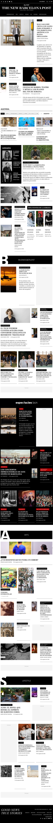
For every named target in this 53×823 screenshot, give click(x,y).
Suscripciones (48, 816)
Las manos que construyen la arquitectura (42, 138)
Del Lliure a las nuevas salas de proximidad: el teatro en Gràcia (45, 456)
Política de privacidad (37, 814)
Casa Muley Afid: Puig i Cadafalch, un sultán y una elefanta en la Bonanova (43, 574)
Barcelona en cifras (25, 267)
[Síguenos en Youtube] (9, 1)
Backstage (12, 68)
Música (20, 113)
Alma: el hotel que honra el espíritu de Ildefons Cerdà (10, 709)
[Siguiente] (51, 114)
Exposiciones (14, 113)
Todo (2, 113)
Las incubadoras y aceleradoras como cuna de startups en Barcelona (46, 315)
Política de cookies (41, 812)
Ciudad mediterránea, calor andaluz (18, 175)
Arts (26, 535)
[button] (47, 1)
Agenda (5, 109)
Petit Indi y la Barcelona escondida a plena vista (34, 166)
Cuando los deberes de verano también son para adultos (26, 133)
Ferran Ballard (16, 167)
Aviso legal (49, 812)
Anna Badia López (19, 217)
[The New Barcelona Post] (11, 812)
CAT (49, 1)
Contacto (27, 812)
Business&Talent (26, 260)
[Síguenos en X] (3, 1)
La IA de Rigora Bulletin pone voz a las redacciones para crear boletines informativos (46, 336)
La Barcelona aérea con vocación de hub (25, 271)
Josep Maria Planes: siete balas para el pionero (21, 607)
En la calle (31, 113)
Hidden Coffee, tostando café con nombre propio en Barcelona (20, 212)
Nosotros (33, 812)
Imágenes (3, 557)
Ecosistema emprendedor (44, 309)
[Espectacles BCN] (26, 403)
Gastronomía (13, 83)
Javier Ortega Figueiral (6, 714)
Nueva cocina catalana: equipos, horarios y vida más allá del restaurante (44, 747)
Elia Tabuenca (12, 75)
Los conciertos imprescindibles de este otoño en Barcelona (13, 471)
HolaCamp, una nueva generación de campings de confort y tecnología (9, 375)
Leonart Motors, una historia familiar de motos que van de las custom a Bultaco (43, 375)
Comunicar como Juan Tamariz (17, 163)
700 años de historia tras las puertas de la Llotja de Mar (8, 136)
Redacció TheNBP (44, 697)
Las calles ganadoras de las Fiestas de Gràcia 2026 (45, 693)
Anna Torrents (13, 92)
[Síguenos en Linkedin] (5, 1)
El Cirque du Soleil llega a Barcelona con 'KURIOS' (44, 192)
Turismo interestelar (6, 593)
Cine (37, 113)
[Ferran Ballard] (7, 166)
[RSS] (11, 1)
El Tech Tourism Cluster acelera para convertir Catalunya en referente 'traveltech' (13, 331)
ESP (51, 1)
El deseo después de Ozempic (16, 153)
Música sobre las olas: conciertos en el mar (46, 474)
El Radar (39, 20)
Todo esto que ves (23, 626)
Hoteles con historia (6, 704)
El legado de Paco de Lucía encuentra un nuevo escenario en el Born (26, 514)
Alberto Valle (20, 611)
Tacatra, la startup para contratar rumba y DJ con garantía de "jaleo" (25, 375)
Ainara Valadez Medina (42, 38)
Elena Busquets (23, 275)
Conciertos (4, 466)
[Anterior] (41, 114)
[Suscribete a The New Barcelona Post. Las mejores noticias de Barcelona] (15, 651)
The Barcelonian (5, 589)
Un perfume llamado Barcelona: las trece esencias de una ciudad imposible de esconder (46, 651)
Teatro (7, 113)
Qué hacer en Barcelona (29, 84)
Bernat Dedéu (16, 179)
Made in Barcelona (19, 206)
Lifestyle (26, 681)
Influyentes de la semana (39, 208)
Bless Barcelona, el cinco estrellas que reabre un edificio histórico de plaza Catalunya (46, 775)
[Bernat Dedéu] (7, 177)
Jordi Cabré (19, 627)
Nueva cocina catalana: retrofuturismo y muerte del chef (15, 88)
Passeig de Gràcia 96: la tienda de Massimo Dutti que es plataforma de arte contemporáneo (46, 610)
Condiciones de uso (47, 814)
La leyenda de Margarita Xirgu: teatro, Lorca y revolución (7, 514)
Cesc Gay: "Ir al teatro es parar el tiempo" (15, 71)
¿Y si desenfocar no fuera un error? (19, 560)
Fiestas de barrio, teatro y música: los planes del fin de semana (36, 89)
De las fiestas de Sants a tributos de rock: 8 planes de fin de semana (42, 514)
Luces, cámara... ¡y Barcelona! (30, 162)
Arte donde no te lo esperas (46, 603)
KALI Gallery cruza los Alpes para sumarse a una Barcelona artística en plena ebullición (44, 30)
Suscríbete (42, 1)
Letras (25, 113)
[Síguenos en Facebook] (1, 1)
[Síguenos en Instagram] (7, 1)
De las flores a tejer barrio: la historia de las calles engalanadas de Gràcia (20, 772)
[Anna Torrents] (7, 155)
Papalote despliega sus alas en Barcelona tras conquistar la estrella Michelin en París (26, 748)
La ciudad (17, 225)
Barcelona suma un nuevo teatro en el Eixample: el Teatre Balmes (25, 413)
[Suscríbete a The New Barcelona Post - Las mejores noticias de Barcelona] (15, 195)
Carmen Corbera (44, 616)
